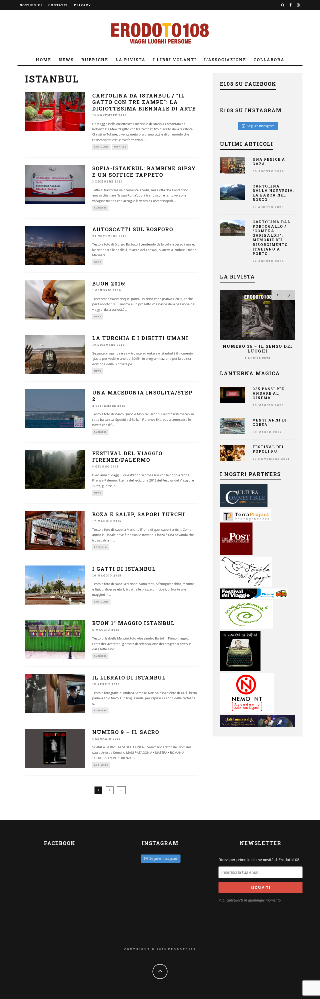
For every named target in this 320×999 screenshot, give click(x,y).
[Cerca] (282, 5)
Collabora (269, 59)
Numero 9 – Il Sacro (125, 732)
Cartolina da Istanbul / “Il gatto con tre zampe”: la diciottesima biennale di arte (144, 102)
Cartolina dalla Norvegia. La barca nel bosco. (273, 193)
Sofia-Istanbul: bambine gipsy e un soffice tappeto (144, 171)
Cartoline (101, 146)
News (66, 59)
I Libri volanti (174, 59)
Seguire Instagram (260, 126)
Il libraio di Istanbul (129, 677)
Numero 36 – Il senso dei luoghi (257, 349)
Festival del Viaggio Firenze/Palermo (127, 456)
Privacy (82, 5)
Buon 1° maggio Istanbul (133, 623)
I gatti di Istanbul (124, 569)
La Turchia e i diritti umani (140, 338)
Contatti (58, 5)
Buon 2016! (109, 283)
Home (43, 59)
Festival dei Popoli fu (268, 449)
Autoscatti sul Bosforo (132, 229)
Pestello (100, 547)
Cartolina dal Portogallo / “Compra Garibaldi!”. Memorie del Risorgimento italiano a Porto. (271, 238)
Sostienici (31, 5)
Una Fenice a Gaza (268, 161)
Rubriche (94, 59)
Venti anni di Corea (269, 422)
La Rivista (131, 59)
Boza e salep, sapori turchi (138, 514)
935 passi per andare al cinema (268, 393)
